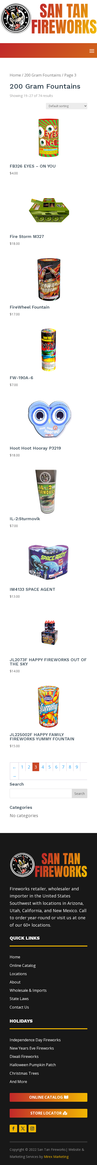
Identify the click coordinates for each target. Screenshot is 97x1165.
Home (15, 75)
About (15, 982)
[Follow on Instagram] (32, 1128)
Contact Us (19, 1007)
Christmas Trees (24, 1073)
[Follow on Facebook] (13, 1128)
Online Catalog (23, 965)
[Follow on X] (23, 1128)
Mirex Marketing (56, 1156)
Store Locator (46, 1113)
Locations (18, 973)
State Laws (19, 998)
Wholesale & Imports (28, 990)
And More (18, 1081)
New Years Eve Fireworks (32, 1048)
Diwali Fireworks (24, 1056)
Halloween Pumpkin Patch (33, 1064)
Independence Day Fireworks (35, 1039)
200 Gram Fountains (42, 75)
